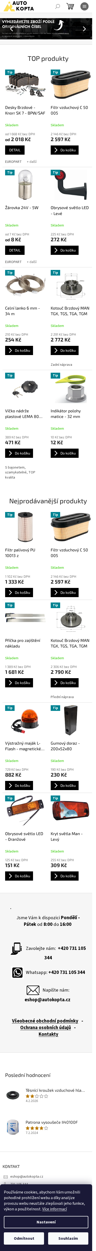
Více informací (54, 1209)
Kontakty (48, 1034)
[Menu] (84, 6)
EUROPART (13, 161)
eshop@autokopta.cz (26, 1176)
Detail (14, 150)
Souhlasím (68, 1238)
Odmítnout (24, 1238)
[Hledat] (57, 6)
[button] (7, 28)
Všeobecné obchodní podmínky (45, 1021)
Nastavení (46, 1222)
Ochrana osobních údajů (45, 1027)
